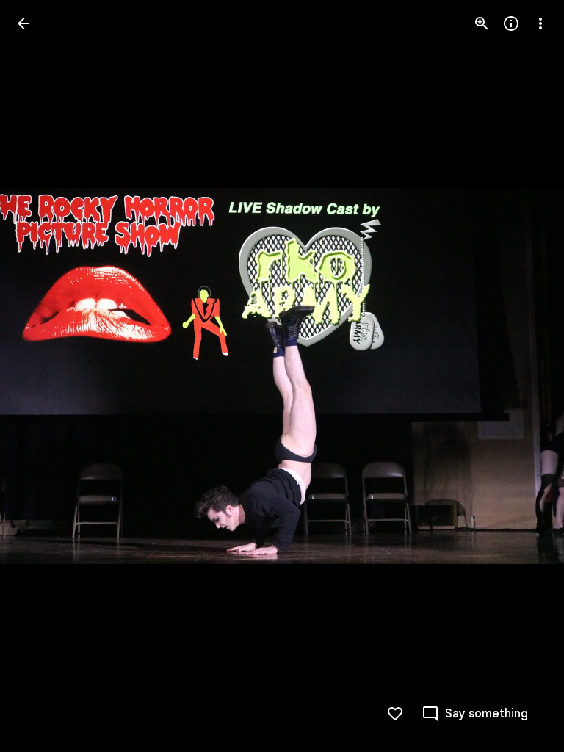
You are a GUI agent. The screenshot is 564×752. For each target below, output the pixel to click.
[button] (41, 376)
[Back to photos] (23, 23)
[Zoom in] (481, 23)
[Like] (395, 714)
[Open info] (511, 23)
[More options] (540, 23)
